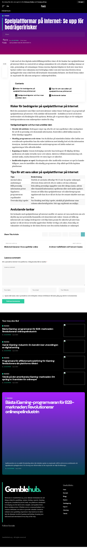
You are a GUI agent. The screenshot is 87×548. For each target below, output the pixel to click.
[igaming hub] (43, 6)
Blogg (9, 398)
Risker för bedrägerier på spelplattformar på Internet (24, 89)
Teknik (6, 16)
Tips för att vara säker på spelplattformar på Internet (60, 90)
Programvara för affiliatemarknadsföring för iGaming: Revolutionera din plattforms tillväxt (28, 362)
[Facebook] (4, 531)
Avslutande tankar (58, 95)
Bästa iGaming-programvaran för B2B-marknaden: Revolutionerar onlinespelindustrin (39, 407)
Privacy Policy (29, 2)
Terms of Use (42, 2)
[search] (83, 6)
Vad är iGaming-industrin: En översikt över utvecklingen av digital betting (30, 346)
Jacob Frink (15, 40)
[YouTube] (12, 531)
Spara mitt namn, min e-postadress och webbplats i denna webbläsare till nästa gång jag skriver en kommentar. (41, 296)
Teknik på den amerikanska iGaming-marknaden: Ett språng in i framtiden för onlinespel (28, 378)
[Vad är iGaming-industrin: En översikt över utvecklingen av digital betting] (74, 346)
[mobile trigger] (4, 6)
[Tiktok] (17, 531)
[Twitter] (8, 531)
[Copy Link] (14, 34)
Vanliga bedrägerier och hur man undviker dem (29, 96)
